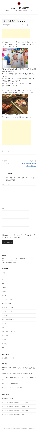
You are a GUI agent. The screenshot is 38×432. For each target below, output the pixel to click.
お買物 (4, 291)
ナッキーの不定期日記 (19, 8)
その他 (4, 295)
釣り (3, 348)
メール (4, 217)
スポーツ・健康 (6, 303)
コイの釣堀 (5, 163)
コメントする (24, 25)
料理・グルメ (6, 335)
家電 (3, 327)
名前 (3, 209)
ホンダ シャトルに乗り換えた (11, 402)
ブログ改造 (5, 315)
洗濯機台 (4, 398)
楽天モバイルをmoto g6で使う (11, 383)
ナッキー (15, 25)
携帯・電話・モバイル (8, 331)
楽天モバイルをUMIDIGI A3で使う (12, 387)
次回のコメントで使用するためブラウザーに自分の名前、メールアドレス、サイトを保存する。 (19, 236)
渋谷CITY (4, 339)
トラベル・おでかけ (10, 151)
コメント (5, 184)
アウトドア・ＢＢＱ (8, 299)
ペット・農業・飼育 (8, 319)
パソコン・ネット (7, 311)
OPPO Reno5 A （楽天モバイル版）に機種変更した (17, 373)
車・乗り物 (5, 344)
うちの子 (4, 287)
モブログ (4, 323)
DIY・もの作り (6, 283)
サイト (4, 225)
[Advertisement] (16, 33)
